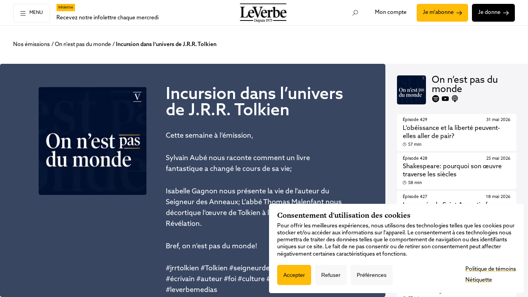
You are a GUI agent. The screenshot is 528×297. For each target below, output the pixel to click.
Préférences (372, 275)
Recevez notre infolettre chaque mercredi (107, 18)
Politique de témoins (490, 269)
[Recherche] (355, 13)
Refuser (331, 275)
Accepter (294, 275)
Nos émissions (31, 45)
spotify (435, 98)
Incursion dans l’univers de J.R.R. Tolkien (166, 45)
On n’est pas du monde (83, 45)
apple (455, 98)
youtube (445, 98)
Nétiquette (478, 280)
